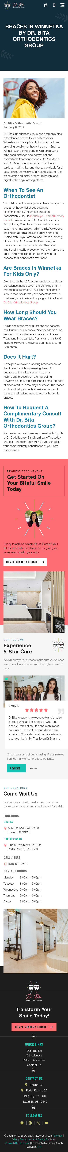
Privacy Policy (19, 1139)
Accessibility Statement (17, 1143)
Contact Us (34, 1065)
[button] (62, 5)
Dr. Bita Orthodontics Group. (21, 302)
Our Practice (34, 1050)
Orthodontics (34, 1055)
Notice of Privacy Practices (41, 1139)
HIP (39, 1146)
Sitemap (58, 1135)
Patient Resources (34, 1060)
